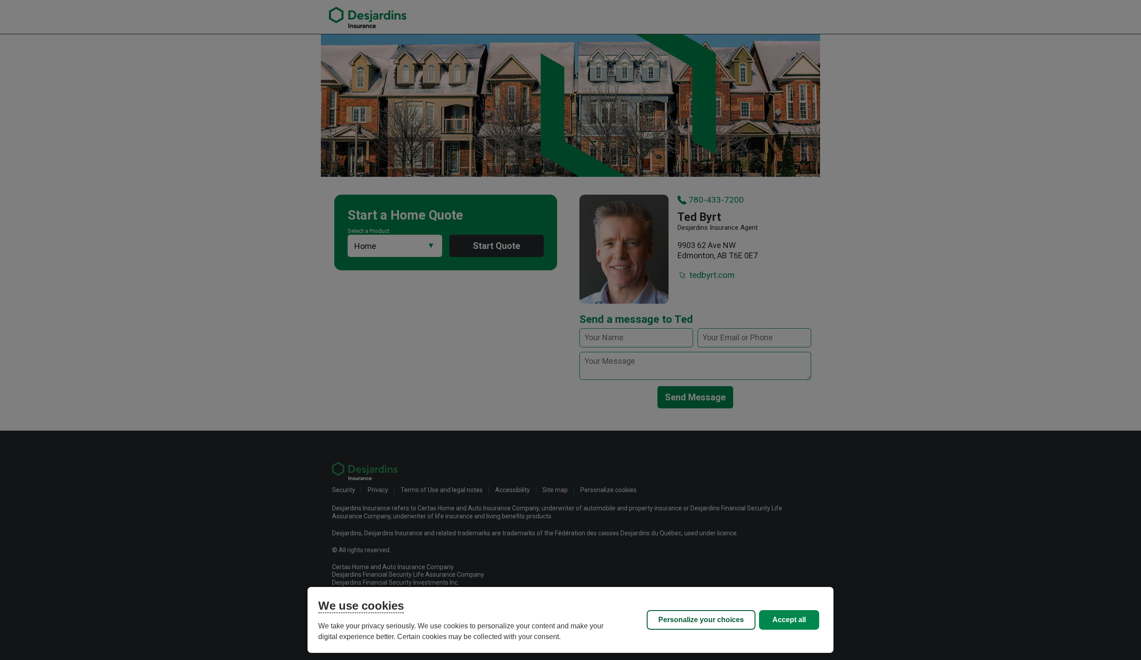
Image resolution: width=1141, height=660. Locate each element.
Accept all (789, 619)
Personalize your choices (701, 619)
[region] (570, 620)
